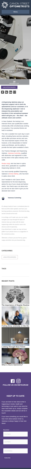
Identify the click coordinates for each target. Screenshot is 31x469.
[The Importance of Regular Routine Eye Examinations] (15, 294)
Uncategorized (9, 87)
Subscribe (7, 458)
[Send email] (14, 92)
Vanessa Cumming (14, 153)
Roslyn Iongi (6, 163)
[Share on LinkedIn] (10, 92)
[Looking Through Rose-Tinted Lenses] (15, 336)
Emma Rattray (13, 174)
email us (20, 419)
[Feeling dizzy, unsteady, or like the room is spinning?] (15, 315)
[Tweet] (6, 92)
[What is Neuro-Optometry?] (15, 356)
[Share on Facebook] (2, 92)
